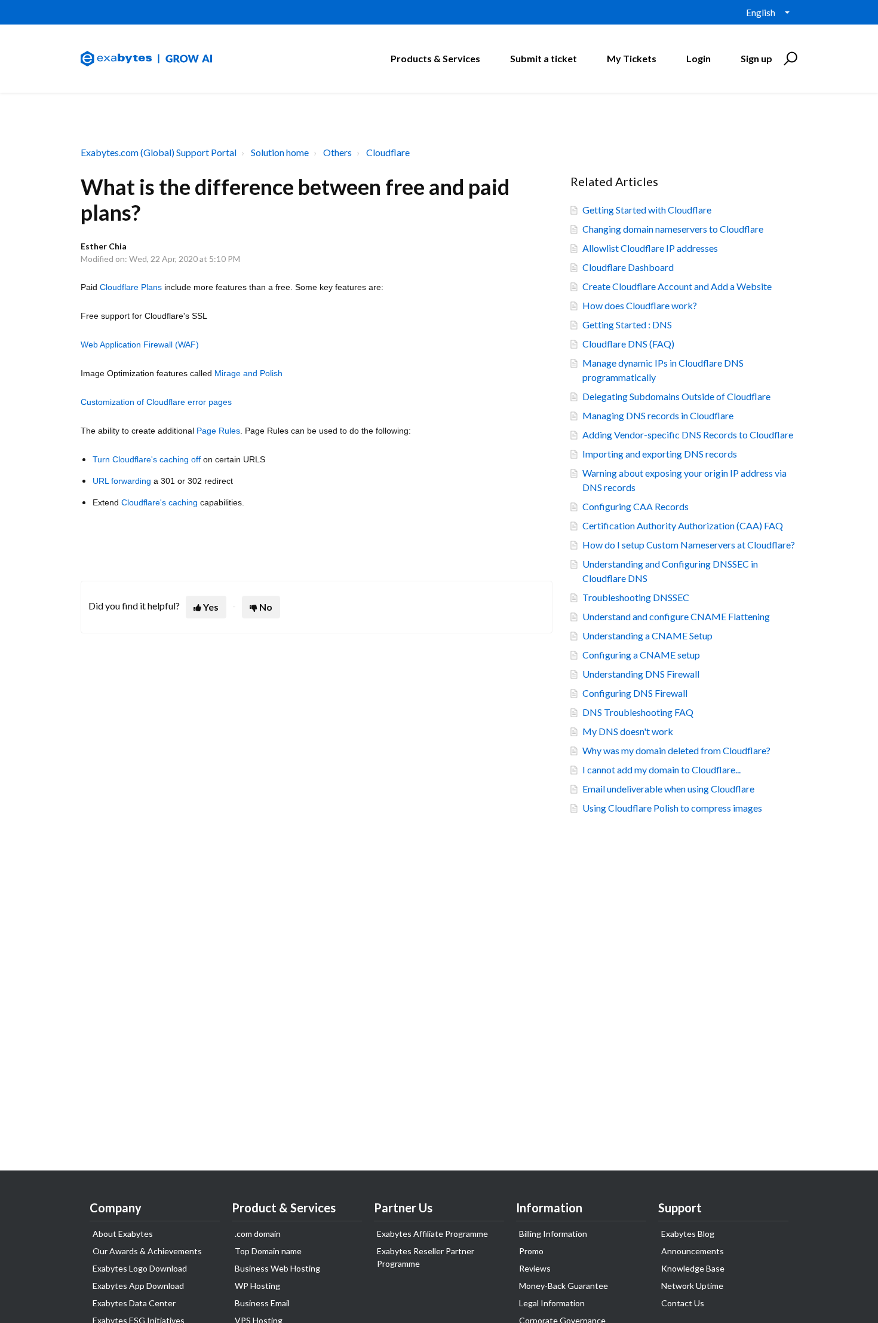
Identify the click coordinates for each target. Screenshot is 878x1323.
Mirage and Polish (248, 373)
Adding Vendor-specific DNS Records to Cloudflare (687, 434)
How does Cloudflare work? (639, 305)
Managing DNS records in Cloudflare (657, 415)
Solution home (280, 152)
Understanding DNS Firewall (640, 673)
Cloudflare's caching (159, 502)
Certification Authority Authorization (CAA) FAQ (682, 525)
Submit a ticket (543, 58)
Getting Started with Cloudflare (646, 209)
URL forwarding (122, 481)
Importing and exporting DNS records (659, 453)
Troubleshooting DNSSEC (635, 597)
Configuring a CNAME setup (641, 654)
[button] (788, 58)
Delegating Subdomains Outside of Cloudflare (676, 396)
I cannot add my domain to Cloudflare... (661, 769)
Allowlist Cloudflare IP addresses (650, 248)
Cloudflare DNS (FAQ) (628, 343)
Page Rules (218, 430)
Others (337, 152)
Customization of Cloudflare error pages (156, 402)
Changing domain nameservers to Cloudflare (672, 228)
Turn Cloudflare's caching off (148, 459)
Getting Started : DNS (627, 324)
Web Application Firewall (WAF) (140, 344)
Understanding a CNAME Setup (647, 635)
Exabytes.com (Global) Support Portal (159, 152)
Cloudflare (388, 152)
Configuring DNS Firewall (634, 693)
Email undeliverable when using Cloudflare (668, 788)
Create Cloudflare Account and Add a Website (677, 286)
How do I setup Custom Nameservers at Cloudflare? (688, 544)
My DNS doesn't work (627, 731)
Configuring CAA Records (635, 506)
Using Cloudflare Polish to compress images (672, 807)
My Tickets (631, 58)
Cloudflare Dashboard (628, 267)
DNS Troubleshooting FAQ (637, 712)
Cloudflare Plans (131, 287)
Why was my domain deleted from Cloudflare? (676, 750)
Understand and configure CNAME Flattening (676, 616)
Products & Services (435, 58)
